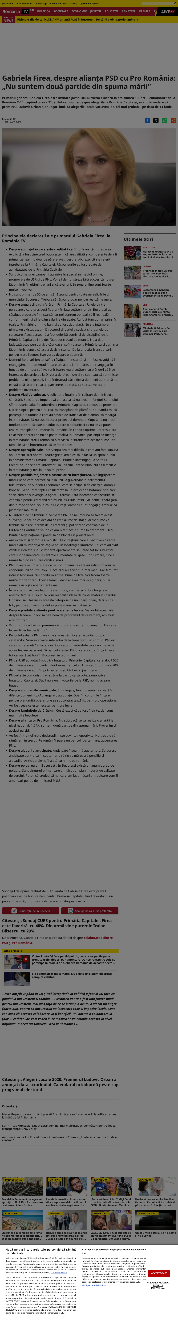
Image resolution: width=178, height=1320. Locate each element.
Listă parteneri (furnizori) (94, 1285)
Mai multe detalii (59, 1272)
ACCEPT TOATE (159, 1273)
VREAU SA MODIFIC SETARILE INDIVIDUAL (158, 1285)
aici (62, 1298)
